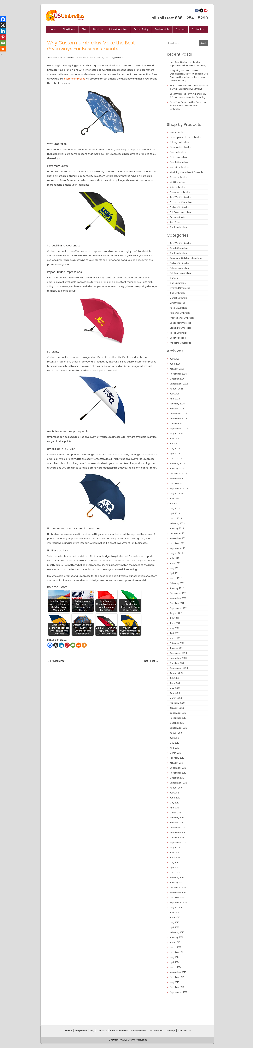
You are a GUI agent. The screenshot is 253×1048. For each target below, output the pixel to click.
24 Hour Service (178, 217)
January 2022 (177, 588)
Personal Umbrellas (180, 192)
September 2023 (179, 488)
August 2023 (176, 493)
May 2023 (175, 508)
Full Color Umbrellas (180, 212)
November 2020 (178, 658)
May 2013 (174, 982)
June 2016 (175, 917)
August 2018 (176, 787)
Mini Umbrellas (177, 182)
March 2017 (175, 872)
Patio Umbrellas (178, 157)
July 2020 (174, 677)
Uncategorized (178, 337)
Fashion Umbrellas (179, 207)
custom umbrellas (74, 78)
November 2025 (178, 373)
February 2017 (177, 877)
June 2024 (175, 443)
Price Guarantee (118, 29)
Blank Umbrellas (178, 227)
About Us (98, 29)
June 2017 (175, 857)
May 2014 (174, 957)
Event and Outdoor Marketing (186, 258)
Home (53, 29)
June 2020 (175, 682)
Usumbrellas (67, 57)
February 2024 (177, 463)
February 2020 (177, 702)
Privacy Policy (141, 29)
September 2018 (178, 782)
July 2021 (174, 618)
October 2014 (177, 952)
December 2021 (178, 593)
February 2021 (177, 643)
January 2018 (176, 822)
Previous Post (56, 661)
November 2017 (178, 832)
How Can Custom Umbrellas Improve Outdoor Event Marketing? (188, 63)
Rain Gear (175, 222)
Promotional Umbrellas (182, 317)
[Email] (72, 645)
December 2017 (178, 827)
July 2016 (174, 912)
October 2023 (177, 483)
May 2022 (175, 568)
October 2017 (177, 837)
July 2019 (174, 737)
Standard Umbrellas (180, 147)
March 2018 (175, 812)
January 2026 (177, 368)
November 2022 (178, 538)
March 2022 (176, 578)
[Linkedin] (61, 645)
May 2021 (174, 628)
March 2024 (176, 458)
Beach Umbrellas (179, 162)
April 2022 (175, 573)
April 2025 (175, 398)
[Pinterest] (67, 645)
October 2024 (177, 423)
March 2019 (175, 752)
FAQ (84, 29)
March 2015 (176, 947)
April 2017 (174, 867)
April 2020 (175, 692)
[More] (84, 645)
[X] (55, 645)
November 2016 (178, 892)
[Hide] (1, 54)
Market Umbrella (178, 297)
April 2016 (174, 927)
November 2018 (178, 772)
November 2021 (178, 598)
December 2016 (178, 887)
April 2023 (175, 513)
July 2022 (174, 558)
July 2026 (174, 358)
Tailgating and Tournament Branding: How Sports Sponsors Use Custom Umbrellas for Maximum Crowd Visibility (189, 75)
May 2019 (174, 742)
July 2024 (175, 438)
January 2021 (176, 648)
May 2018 (174, 802)
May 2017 (174, 862)
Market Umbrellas (179, 167)
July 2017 (174, 852)
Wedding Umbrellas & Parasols (186, 172)
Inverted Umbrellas (180, 287)
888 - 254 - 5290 (191, 18)
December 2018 (178, 767)
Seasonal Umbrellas (180, 322)
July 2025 (175, 393)
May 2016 (174, 922)
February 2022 (177, 583)
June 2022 (175, 563)
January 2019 (176, 762)
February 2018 (177, 817)
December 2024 (178, 413)
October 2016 (177, 897)
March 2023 (176, 518)
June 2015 (175, 942)
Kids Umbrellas (178, 187)
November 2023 (178, 478)
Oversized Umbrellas (181, 202)
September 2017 (178, 842)
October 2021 (177, 603)
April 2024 (175, 453)
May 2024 (175, 448)
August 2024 (176, 433)
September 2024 (179, 428)
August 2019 (176, 732)
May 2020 (175, 687)
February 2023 (177, 523)
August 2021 (176, 613)
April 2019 (174, 747)
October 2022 (177, 543)
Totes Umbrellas (179, 177)
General (119, 57)
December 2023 (178, 473)
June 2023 (175, 503)
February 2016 (177, 932)
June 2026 (175, 363)
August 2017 (176, 847)
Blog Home (69, 29)
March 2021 (175, 638)
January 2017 (176, 882)
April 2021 (174, 633)
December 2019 (178, 712)
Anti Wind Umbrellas (180, 197)
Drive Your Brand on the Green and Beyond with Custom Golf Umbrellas (188, 105)
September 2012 (178, 992)
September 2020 (179, 668)
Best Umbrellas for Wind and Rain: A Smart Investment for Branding (188, 95)
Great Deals (176, 132)
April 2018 (174, 807)
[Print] (78, 645)
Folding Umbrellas (179, 142)
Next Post (151, 661)
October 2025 (177, 378)
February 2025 (177, 403)
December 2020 (178, 653)
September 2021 (178, 608)
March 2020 (176, 697)
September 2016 (178, 902)
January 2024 (177, 468)
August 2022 (176, 553)
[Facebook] (50, 645)
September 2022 (179, 548)
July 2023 (174, 498)
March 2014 (176, 967)
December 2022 (178, 533)
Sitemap (180, 29)
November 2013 (178, 972)
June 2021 (175, 623)
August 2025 (176, 388)
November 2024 (178, 418)
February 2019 (177, 757)
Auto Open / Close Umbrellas (185, 137)
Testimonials (162, 29)
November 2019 (178, 717)
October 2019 (177, 722)
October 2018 (177, 777)
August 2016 (176, 907)
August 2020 (176, 673)
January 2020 (177, 707)
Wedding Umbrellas (180, 342)
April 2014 (175, 962)
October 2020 (177, 663)
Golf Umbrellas (178, 152)
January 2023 (177, 528)
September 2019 (178, 727)
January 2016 (176, 937)
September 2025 (179, 383)
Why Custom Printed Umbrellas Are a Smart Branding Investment (189, 87)
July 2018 (174, 792)
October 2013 (177, 977)
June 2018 (175, 797)
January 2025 (177, 408)
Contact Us (198, 29)
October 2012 (177, 987)
